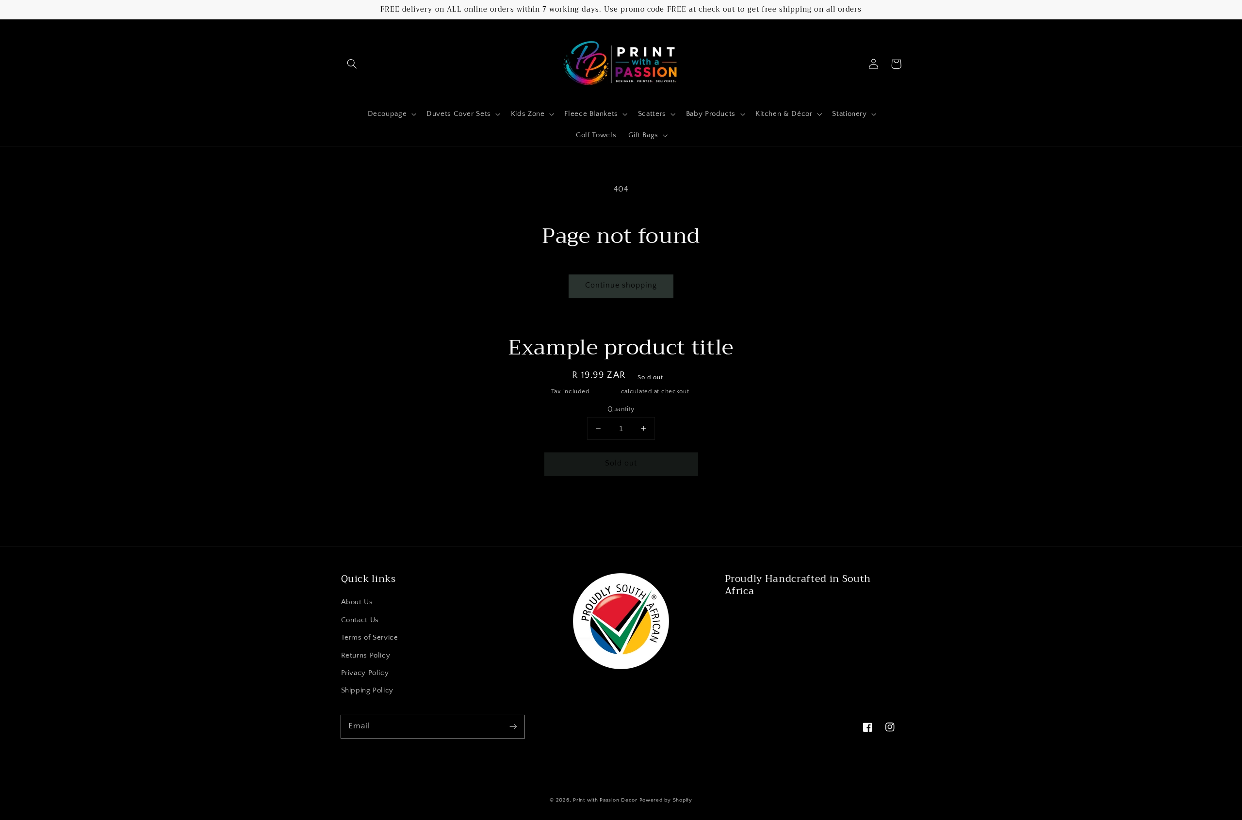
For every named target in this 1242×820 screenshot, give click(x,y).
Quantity (620, 409)
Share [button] (497, 507)
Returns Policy (366, 655)
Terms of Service (369, 638)
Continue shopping (621, 285)
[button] (352, 64)
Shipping (606, 391)
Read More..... (751, 614)
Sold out (621, 463)
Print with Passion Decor (605, 800)
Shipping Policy (367, 690)
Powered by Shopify (665, 800)
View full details (726, 507)
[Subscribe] (513, 726)
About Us (357, 602)
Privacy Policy (365, 673)
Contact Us (360, 620)
